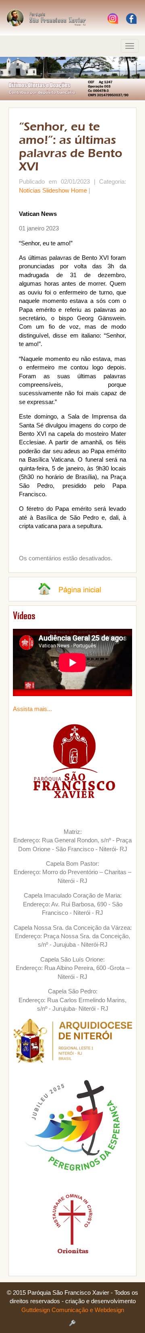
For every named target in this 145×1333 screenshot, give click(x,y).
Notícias (30, 190)
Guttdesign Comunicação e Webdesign (72, 1309)
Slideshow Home (64, 190)
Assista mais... (32, 708)
